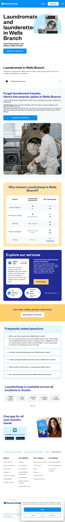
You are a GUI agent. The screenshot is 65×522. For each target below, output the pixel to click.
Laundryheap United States (12, 452)
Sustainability (7, 479)
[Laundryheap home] (9, 4)
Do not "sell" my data (9, 517)
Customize (52, 515)
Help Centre (7, 469)
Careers (36, 472)
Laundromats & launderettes (33, 452)
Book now (53, 4)
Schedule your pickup (15, 51)
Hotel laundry (22, 477)
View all (32, 406)
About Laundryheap (40, 462)
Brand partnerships (55, 465)
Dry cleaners (22, 469)
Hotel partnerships (55, 462)
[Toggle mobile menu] (62, 4)
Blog (35, 469)
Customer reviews (9, 475)
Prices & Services (9, 465)
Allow (42, 509)
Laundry (21, 462)
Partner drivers (38, 475)
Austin (47, 452)
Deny (32, 515)
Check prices (41, 282)
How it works (7, 462)
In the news (37, 465)
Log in (43, 4)
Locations (6, 472)
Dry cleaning (22, 465)
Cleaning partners (39, 479)
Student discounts (24, 486)
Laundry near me (8, 482)
